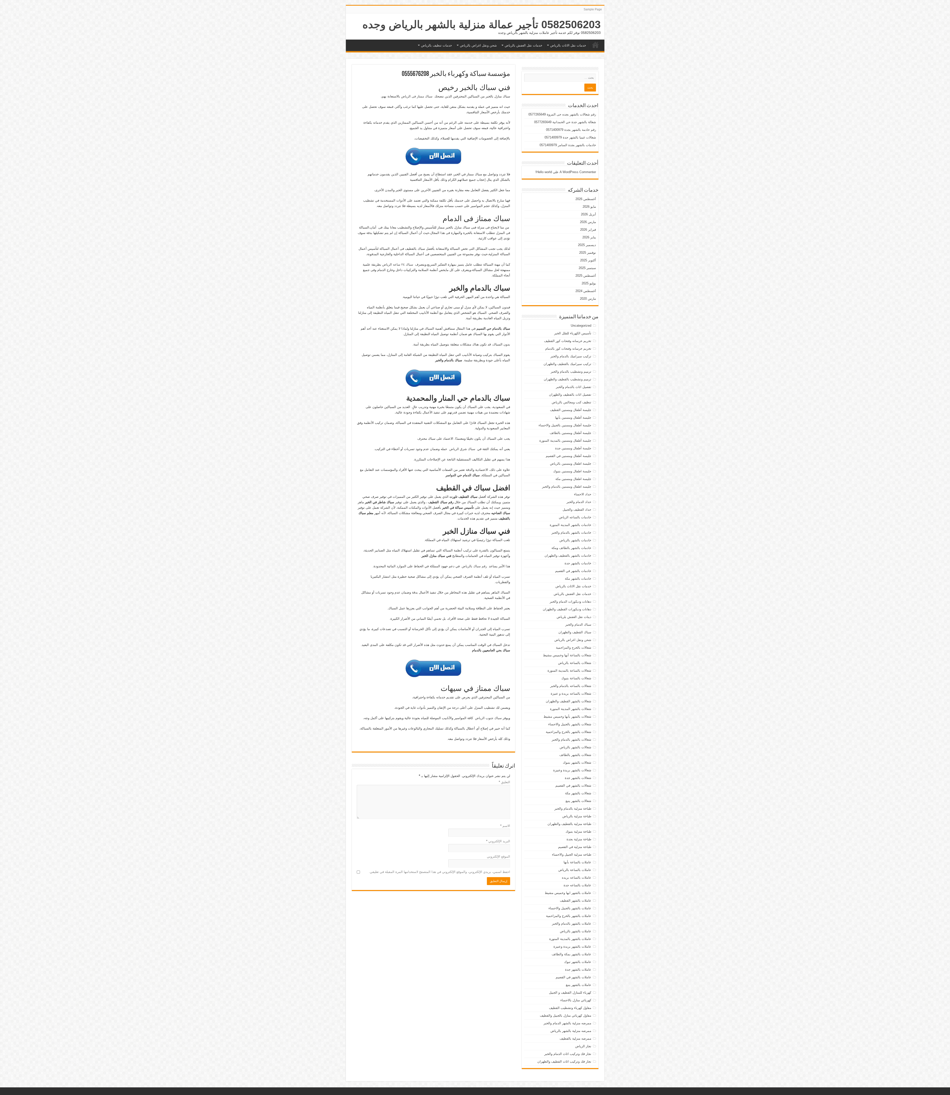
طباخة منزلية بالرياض (576, 816)
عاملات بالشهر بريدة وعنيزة (572, 946)
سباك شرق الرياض (462, 449)
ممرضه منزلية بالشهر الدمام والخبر (567, 1023)
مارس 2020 (588, 298)
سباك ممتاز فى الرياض (416, 96)
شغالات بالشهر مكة (578, 793)
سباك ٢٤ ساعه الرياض (397, 264)
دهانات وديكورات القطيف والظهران (567, 609)
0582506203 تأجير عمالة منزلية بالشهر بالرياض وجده (481, 24)
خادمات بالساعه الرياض (575, 517)
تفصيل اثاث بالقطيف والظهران (570, 394)
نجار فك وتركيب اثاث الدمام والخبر (567, 1054)
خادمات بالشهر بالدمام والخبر (571, 532)
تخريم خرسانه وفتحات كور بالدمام (568, 348)
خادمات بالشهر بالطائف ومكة (571, 548)
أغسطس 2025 (585, 275)
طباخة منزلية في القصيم (574, 847)
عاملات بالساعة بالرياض (574, 870)
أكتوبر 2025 (588, 260)
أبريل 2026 (588, 214)
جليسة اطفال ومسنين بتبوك (572, 471)
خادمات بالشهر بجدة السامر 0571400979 (568, 145)
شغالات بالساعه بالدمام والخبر (570, 686)
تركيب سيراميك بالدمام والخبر (570, 356)
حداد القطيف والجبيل (577, 509)
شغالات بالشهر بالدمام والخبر (571, 739)
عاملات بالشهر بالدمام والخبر (571, 923)
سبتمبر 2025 (587, 268)
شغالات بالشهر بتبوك (577, 762)
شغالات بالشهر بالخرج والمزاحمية (568, 732)
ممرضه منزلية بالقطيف (575, 1038)
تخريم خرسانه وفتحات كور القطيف (567, 341)
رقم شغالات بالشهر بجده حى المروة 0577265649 (562, 114)
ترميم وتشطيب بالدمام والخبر (571, 371)
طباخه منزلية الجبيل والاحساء (571, 854)
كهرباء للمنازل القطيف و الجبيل (570, 992)
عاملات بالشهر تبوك (577, 962)
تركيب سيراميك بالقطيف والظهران (567, 364)
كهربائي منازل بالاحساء (575, 1000)
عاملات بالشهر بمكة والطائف (571, 954)
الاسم (505, 826)
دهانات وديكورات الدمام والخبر (570, 601)
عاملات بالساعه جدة (577, 885)
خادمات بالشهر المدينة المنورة (570, 525)
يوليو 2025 (589, 283)
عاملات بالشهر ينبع (578, 985)
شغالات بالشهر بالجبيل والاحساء (569, 724)
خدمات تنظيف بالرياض (436, 45)
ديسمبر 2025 (587, 245)
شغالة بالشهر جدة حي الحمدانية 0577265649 (565, 122)
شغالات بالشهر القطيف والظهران (568, 701)
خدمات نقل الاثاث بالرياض (568, 45)
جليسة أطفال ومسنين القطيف (570, 410)
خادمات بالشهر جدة (578, 563)
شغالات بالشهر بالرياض (575, 747)
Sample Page (593, 9)
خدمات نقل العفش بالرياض (523, 45)
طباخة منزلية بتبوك (578, 831)
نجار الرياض (583, 1046)
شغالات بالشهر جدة (578, 778)
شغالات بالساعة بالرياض (574, 663)
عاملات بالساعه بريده (576, 877)
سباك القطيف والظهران (574, 632)
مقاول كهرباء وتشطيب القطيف (570, 1008)
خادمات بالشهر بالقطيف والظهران (568, 555)
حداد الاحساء (582, 494)
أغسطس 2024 (585, 291)
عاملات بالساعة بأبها (577, 862)
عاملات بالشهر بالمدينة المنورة (570, 939)
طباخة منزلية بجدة (579, 839)
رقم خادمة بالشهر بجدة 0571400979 (571, 130)
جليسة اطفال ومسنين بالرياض (570, 463)
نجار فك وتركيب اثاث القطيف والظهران (564, 1061)
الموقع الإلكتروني (498, 856)
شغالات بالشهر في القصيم (573, 785)
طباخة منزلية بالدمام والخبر (572, 808)
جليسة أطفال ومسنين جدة (573, 448)
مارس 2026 (588, 222)
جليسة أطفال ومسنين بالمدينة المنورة (565, 440)
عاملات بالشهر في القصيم (573, 977)
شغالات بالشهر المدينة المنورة (570, 709)
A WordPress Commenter (578, 172)
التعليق (504, 782)
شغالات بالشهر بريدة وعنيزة (572, 770)
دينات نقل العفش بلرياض (574, 617)
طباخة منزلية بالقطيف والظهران (569, 824)
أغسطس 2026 (585, 199)
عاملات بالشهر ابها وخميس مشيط (568, 893)
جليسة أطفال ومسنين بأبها (573, 417)
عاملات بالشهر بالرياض (575, 931)
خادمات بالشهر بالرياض (575, 540)
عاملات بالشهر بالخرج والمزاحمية (568, 916)
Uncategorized (581, 325)
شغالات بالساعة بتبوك (576, 678)
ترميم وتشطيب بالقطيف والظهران (567, 379)
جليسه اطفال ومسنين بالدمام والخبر (566, 486)
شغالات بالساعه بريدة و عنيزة (571, 693)
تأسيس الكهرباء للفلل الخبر (572, 333)
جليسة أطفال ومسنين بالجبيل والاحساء (565, 425)
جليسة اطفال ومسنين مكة (573, 479)
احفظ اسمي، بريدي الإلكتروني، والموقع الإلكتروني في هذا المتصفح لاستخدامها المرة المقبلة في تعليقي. (439, 872)
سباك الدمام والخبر (578, 624)
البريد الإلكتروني (498, 841)
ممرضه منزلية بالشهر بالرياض (570, 1031)
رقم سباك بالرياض (474, 566)
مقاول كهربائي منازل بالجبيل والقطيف (565, 1015)
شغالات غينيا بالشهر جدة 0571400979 (570, 137)
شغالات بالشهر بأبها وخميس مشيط (567, 716)
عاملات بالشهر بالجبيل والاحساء (569, 908)
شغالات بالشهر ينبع (578, 801)
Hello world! (543, 172)
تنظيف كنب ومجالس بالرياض (571, 402)
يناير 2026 (589, 237)
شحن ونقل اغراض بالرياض (478, 45)
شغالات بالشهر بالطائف (575, 755)
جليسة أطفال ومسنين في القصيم (568, 456)
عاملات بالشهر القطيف (575, 900)
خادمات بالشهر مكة (578, 578)
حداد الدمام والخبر (579, 502)
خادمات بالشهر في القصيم (573, 571)
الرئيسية (595, 45)
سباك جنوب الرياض (488, 718)
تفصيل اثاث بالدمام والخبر (573, 387)
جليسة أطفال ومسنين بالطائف (570, 433)
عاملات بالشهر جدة (578, 969)
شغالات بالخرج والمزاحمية (573, 647)
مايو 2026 (589, 206)
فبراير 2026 (588, 229)
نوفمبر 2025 (587, 252)
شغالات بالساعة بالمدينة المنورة (569, 670)
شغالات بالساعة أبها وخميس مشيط (567, 655)
